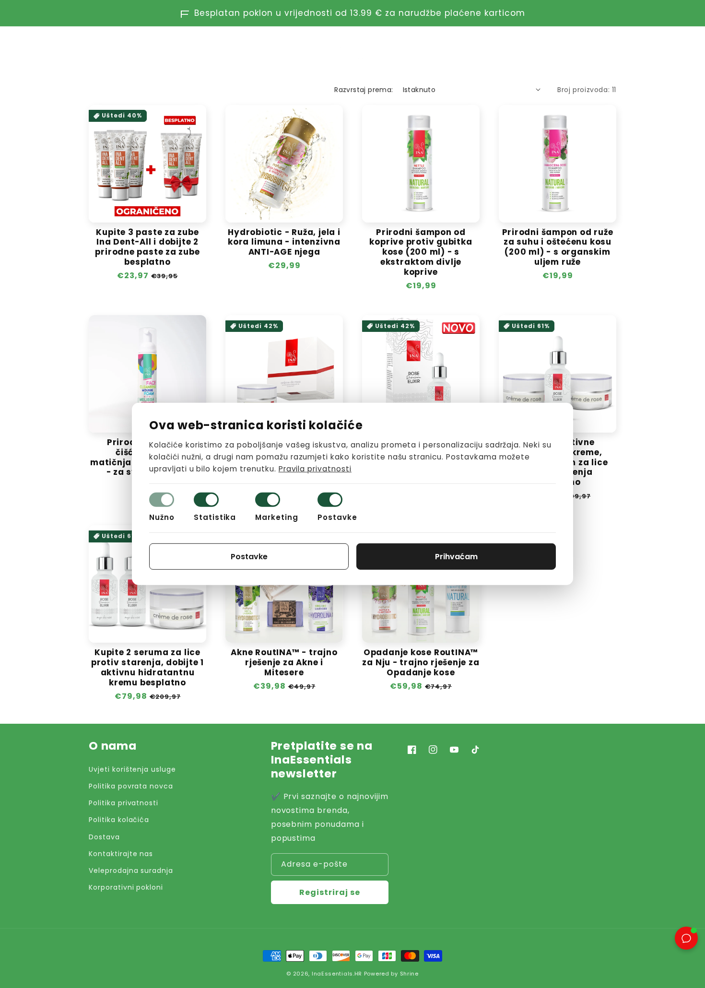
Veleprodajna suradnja (131, 870)
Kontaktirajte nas (121, 854)
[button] (569, 51)
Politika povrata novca (131, 786)
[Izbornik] (93, 51)
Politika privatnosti (123, 803)
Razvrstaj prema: (363, 89)
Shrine (409, 973)
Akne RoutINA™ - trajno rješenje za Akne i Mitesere (284, 662)
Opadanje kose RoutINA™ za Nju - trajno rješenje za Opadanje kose (420, 662)
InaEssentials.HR (337, 973)
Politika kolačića (119, 819)
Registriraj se (329, 892)
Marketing (276, 517)
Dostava (104, 837)
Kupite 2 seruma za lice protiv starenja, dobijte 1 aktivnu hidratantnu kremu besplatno (147, 667)
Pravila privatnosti (315, 468)
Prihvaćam (456, 556)
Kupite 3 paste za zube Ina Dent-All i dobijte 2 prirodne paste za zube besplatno (147, 247)
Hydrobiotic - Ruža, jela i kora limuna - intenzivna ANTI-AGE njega (284, 242)
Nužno (162, 517)
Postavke (337, 517)
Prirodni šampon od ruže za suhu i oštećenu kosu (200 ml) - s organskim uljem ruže (557, 247)
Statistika (215, 517)
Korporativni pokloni (126, 887)
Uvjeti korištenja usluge (132, 769)
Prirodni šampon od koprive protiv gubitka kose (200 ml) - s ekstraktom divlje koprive (420, 252)
